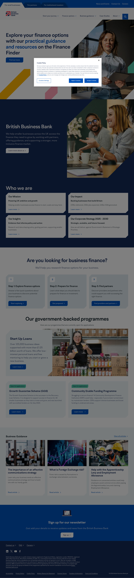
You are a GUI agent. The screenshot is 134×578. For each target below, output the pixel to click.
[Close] (99, 60)
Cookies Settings (44, 80)
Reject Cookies (75, 80)
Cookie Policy (43, 75)
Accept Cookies (91, 80)
